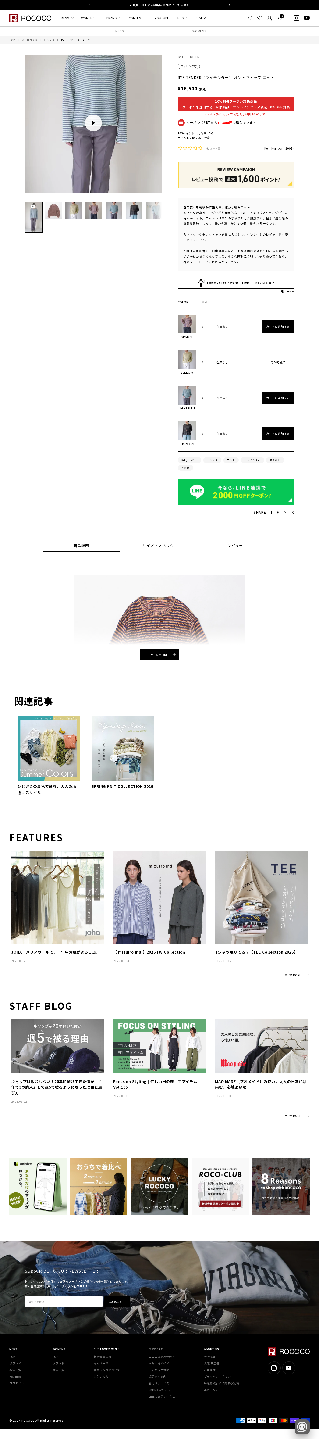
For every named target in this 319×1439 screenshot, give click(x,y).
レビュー (235, 545)
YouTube (15, 1376)
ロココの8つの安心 (161, 1357)
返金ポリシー (213, 1390)
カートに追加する (278, 326)
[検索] (250, 18)
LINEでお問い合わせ (162, 1396)
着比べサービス (159, 1383)
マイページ (101, 1363)
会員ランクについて (107, 1370)
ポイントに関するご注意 (194, 138)
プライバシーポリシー (218, 1376)
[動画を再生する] (93, 123)
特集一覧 (15, 1370)
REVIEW (201, 18)
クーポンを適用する (197, 107)
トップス (49, 40)
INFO (180, 18)
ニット (231, 460)
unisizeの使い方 (159, 1390)
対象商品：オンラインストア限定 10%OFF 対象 (253, 107)
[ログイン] (269, 18)
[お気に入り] (259, 18)
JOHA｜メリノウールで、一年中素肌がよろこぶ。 (55, 952)
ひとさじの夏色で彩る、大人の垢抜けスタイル (47, 789)
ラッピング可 (189, 66)
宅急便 (185, 468)
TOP (12, 40)
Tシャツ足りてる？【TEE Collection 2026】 (256, 952)
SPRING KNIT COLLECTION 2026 (122, 786)
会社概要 (210, 1357)
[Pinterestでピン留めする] (278, 512)
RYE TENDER (29, 40)
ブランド (15, 1363)
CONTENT (136, 18)
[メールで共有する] (292, 512)
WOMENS (88, 18)
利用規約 (210, 1370)
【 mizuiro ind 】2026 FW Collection (149, 952)
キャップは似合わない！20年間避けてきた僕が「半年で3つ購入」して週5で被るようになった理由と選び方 (56, 1087)
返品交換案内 (158, 1376)
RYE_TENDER (189, 460)
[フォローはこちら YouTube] (307, 18)
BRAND (111, 18)
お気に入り (101, 1376)
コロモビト (16, 1383)
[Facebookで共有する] (272, 512)
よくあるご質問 (159, 1370)
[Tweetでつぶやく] (285, 512)
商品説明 (81, 545)
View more (159, 655)
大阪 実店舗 (212, 1363)
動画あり (275, 460)
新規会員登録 (102, 1357)
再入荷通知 (278, 362)
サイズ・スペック (158, 545)
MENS (65, 18)
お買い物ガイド (159, 1363)
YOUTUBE (162, 18)
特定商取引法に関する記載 (221, 1383)
